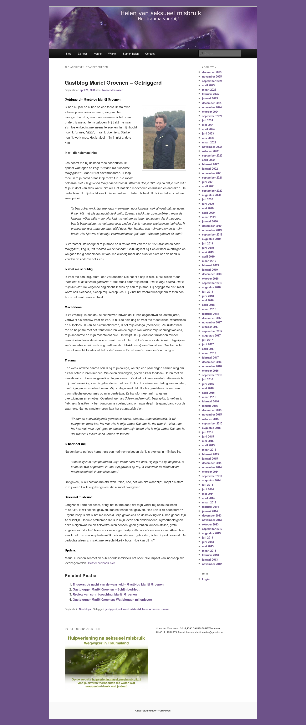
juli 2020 (207, 199)
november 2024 (212, 107)
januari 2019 (210, 269)
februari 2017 (210, 357)
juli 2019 (207, 243)
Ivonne (97, 53)
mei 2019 (208, 252)
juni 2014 (208, 489)
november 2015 (212, 414)
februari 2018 (210, 314)
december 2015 (211, 410)
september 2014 (212, 476)
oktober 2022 (210, 151)
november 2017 (212, 322)
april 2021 (208, 186)
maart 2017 (209, 353)
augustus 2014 (211, 480)
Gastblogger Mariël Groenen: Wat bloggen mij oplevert (112, 599)
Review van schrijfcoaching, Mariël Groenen (105, 594)
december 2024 (211, 103)
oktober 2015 (210, 419)
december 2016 (211, 362)
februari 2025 (210, 94)
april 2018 (208, 305)
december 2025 (211, 72)
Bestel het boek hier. (102, 563)
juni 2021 (208, 182)
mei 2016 (208, 388)
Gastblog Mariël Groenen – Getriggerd (113, 82)
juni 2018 (208, 296)
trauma (165, 609)
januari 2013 (210, 559)
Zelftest (82, 53)
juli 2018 (207, 291)
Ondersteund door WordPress (153, 710)
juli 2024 (207, 120)
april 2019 (208, 256)
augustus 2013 (211, 533)
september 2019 (212, 234)
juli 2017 (207, 340)
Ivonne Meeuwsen (112, 90)
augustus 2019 (211, 239)
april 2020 (208, 213)
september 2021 (212, 177)
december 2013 (211, 515)
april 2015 (208, 445)
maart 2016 (209, 397)
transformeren (150, 609)
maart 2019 (209, 261)
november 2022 (212, 147)
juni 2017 (208, 344)
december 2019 (211, 226)
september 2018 (212, 283)
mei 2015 (208, 441)
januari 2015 (210, 458)
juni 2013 (208, 542)
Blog (68, 53)
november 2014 (212, 467)
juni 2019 (208, 248)
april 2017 (208, 349)
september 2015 (212, 423)
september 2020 (212, 190)
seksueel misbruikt (129, 609)
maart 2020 (209, 217)
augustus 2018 (211, 287)
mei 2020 (208, 208)
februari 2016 (210, 401)
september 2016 (212, 375)
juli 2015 (207, 432)
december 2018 (211, 274)
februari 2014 (210, 507)
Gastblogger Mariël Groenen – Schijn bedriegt (106, 589)
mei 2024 (208, 125)
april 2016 (208, 393)
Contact (150, 53)
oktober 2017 (210, 327)
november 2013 (212, 520)
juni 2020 (208, 204)
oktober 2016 (210, 370)
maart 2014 (209, 502)
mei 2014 (208, 494)
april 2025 (208, 85)
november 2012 (212, 564)
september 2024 (212, 116)
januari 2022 (210, 168)
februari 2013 (210, 555)
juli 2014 (207, 485)
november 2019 (212, 230)
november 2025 (212, 76)
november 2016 (212, 366)
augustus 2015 (211, 428)
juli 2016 (207, 379)
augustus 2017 (211, 335)
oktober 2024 (210, 111)
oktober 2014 (210, 471)
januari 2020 (210, 221)
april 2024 (208, 129)
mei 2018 (208, 300)
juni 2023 (208, 133)
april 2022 (208, 160)
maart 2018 (209, 309)
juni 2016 (208, 384)
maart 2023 (209, 142)
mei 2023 (208, 138)
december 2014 (211, 463)
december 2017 (211, 318)
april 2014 (208, 498)
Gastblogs (85, 609)
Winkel (112, 53)
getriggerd (111, 609)
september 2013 (212, 529)
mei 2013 (208, 546)
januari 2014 (210, 511)
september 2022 (212, 155)
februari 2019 (210, 265)
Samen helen (131, 53)
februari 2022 (210, 164)
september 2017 (212, 331)
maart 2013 (209, 550)
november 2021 (212, 173)
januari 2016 (210, 406)
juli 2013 (207, 537)
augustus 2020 (211, 195)
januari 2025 (210, 98)
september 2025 (212, 81)
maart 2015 (209, 449)
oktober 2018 (210, 278)
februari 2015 (210, 454)
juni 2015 (208, 436)
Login (206, 579)
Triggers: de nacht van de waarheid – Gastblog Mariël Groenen (118, 584)
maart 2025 (209, 89)
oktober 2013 (210, 524)
